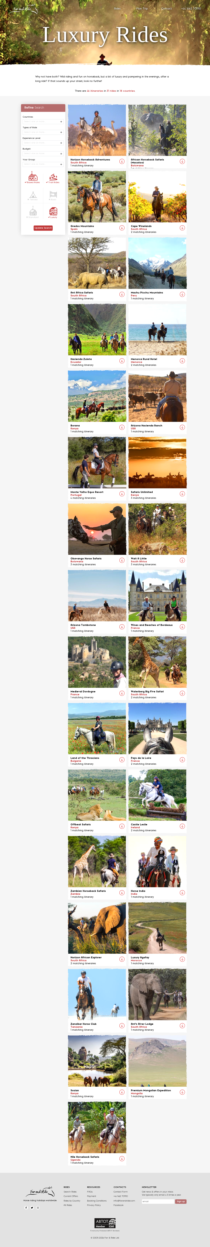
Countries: (28, 117)
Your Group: (29, 160)
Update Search (43, 228)
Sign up (181, 1202)
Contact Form (121, 1192)
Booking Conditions (96, 1201)
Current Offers (71, 1196)
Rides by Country (72, 1201)
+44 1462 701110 (191, 9)
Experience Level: (32, 138)
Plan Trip (142, 9)
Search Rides (70, 1192)
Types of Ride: (30, 128)
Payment (91, 1196)
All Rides (68, 1205)
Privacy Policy (94, 1205)
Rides (117, 9)
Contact (166, 9)
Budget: (27, 149)
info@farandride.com (124, 1201)
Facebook (119, 1205)
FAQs (90, 1192)
